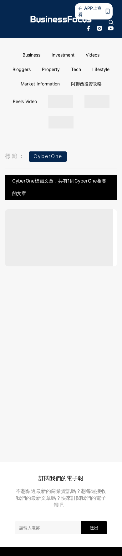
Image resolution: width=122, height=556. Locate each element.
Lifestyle (100, 69)
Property (51, 69)
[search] (111, 22)
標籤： (15, 156)
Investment (63, 54)
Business (31, 54)
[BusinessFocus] (61, 19)
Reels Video (25, 101)
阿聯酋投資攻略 (86, 83)
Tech (76, 69)
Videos (92, 54)
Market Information (40, 83)
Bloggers (22, 69)
